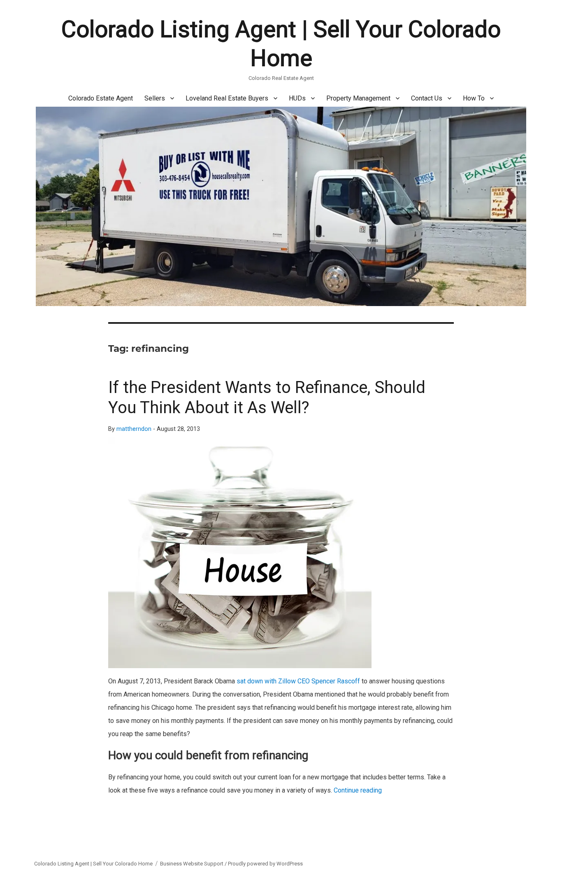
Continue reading (358, 790)
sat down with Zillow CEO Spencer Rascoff (298, 681)
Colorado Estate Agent (100, 98)
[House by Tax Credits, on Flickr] (281, 552)
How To (474, 98)
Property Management (358, 98)
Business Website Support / (194, 864)
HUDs (297, 98)
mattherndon (133, 429)
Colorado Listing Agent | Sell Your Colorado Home (93, 864)
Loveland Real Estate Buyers (227, 98)
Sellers (154, 98)
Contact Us (426, 98)
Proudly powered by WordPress (265, 864)
